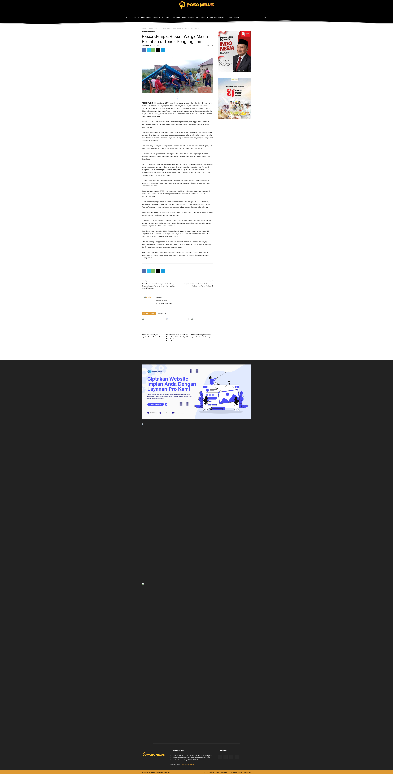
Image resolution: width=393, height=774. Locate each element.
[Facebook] (254, 17)
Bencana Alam (153, 28)
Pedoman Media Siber (235, 772)
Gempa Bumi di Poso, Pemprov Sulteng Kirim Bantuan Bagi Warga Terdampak (198, 285)
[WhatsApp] (153, 50)
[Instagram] (257, 17)
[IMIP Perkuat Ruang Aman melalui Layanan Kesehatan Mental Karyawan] (202, 325)
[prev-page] (143, 345)
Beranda (144, 28)
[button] (265, 17)
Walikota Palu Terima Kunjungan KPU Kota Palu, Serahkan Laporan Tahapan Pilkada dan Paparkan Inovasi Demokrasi (158, 286)
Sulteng (153, 31)
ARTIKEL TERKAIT (149, 313)
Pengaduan (224, 772)
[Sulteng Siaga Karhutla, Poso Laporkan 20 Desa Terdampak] (153, 325)
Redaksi (148, 45)
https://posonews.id (161, 300)
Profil (206, 772)
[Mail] (231, 757)
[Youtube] (237, 757)
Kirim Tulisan (247, 772)
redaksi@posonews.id (187, 764)
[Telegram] (163, 50)
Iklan (217, 772)
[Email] (158, 50)
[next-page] (146, 345)
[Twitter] (260, 17)
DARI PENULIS (161, 313)
